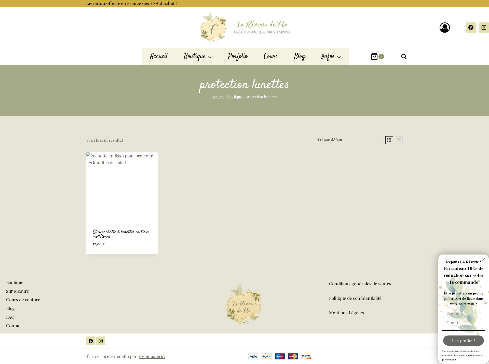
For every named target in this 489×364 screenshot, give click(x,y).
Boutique (14, 282)
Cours (271, 56)
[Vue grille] (389, 140)
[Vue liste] (399, 140)
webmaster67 (152, 356)
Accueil (159, 56)
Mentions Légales (346, 312)
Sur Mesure (17, 291)
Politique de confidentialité (355, 298)
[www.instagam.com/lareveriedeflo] (100, 340)
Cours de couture (23, 299)
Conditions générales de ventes (360, 283)
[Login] (444, 27)
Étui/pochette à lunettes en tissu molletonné (121, 234)
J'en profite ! (463, 340)
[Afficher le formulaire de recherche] (404, 56)
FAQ (10, 317)
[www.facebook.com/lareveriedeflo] (471, 27)
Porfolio (238, 56)
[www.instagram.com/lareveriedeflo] (484, 27)
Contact (14, 325)
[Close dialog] (483, 260)
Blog (299, 56)
